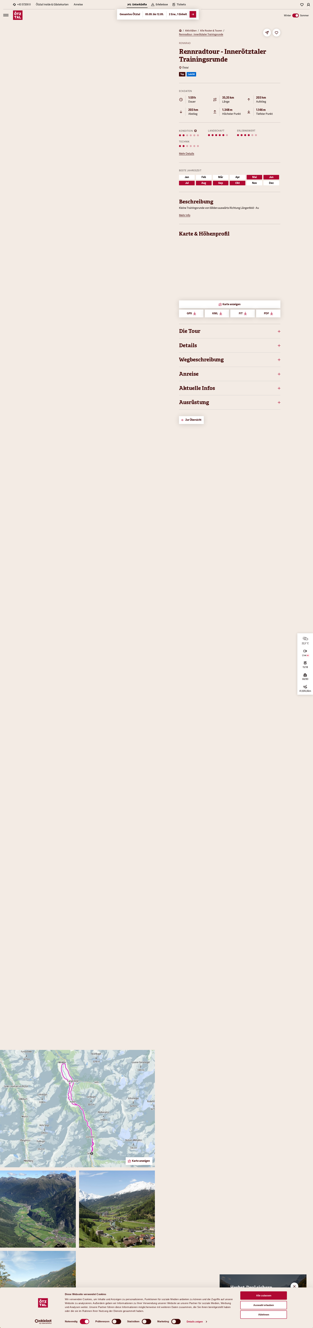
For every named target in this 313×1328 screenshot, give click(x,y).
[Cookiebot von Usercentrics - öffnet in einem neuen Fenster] (43, 1321)
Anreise (78, 4)
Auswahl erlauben (263, 1305)
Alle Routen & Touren (211, 30)
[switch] (116, 1321)
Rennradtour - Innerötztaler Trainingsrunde (201, 34)
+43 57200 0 (24, 4)
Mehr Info (184, 215)
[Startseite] (180, 31)
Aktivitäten (191, 30)
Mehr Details (186, 153)
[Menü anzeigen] (6, 15)
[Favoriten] (302, 4)
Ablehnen (263, 1314)
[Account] (308, 4)
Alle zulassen (263, 1295)
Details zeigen (195, 1321)
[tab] (137, 5)
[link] (178, 5)
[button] (229, 331)
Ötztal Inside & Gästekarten (52, 4)
